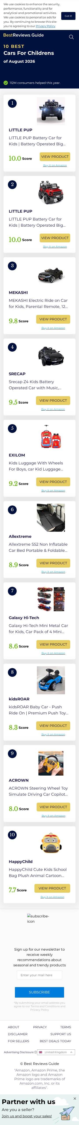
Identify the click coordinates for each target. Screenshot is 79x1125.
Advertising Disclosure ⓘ (20, 1052)
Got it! (68, 15)
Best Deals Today (55, 1041)
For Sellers (18, 1041)
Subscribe (39, 992)
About (13, 1027)
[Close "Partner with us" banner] (74, 1098)
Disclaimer (17, 1034)
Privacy (40, 1027)
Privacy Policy (45, 26)
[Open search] (71, 37)
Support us (60, 1034)
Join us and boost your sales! (27, 1116)
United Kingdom (56, 1052)
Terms (65, 1027)
